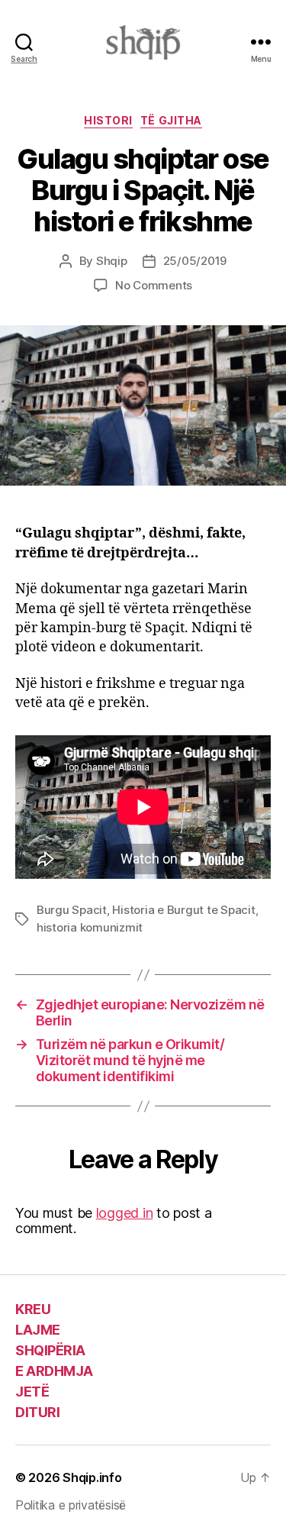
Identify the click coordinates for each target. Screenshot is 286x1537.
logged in (124, 1213)
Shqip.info (92, 1477)
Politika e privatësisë (70, 1505)
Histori (108, 120)
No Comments (153, 285)
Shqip (111, 260)
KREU (32, 1309)
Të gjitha (171, 120)
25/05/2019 (195, 260)
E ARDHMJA (54, 1371)
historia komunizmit (90, 927)
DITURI (37, 1412)
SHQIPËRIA (50, 1350)
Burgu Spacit (72, 910)
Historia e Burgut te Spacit (183, 910)
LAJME (37, 1330)
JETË (32, 1392)
